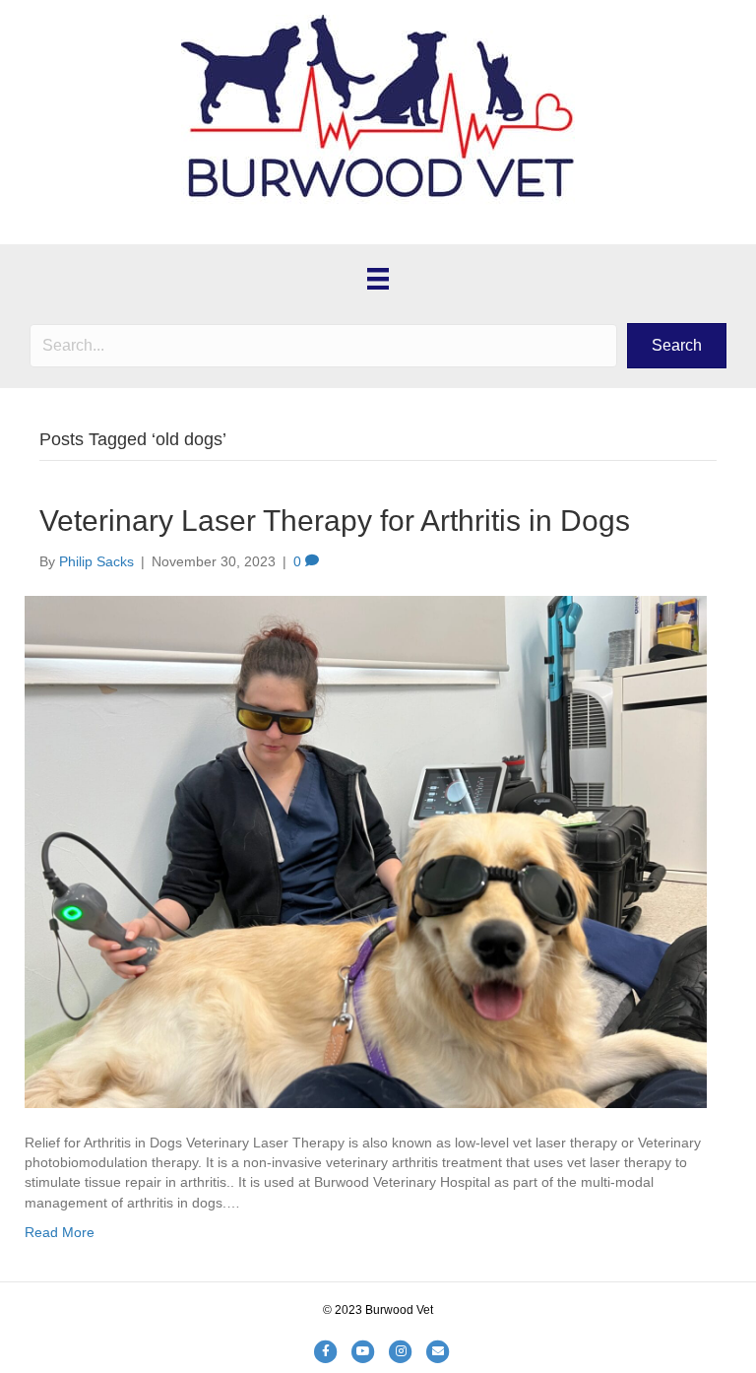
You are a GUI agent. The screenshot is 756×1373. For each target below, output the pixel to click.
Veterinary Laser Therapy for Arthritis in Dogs (334, 520)
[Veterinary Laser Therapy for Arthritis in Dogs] (366, 851)
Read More (59, 1232)
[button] (676, 345)
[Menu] (378, 278)
